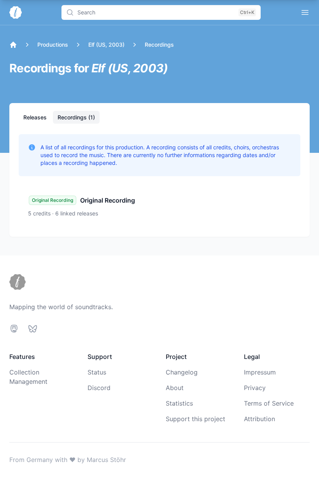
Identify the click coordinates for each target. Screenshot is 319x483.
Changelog (182, 372)
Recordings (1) (76, 117)
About (175, 388)
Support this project (195, 419)
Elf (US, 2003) (106, 44)
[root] (13, 45)
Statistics (179, 403)
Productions (52, 44)
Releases (35, 117)
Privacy (255, 388)
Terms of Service (269, 403)
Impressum (260, 372)
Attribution (259, 419)
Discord (99, 388)
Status (97, 372)
